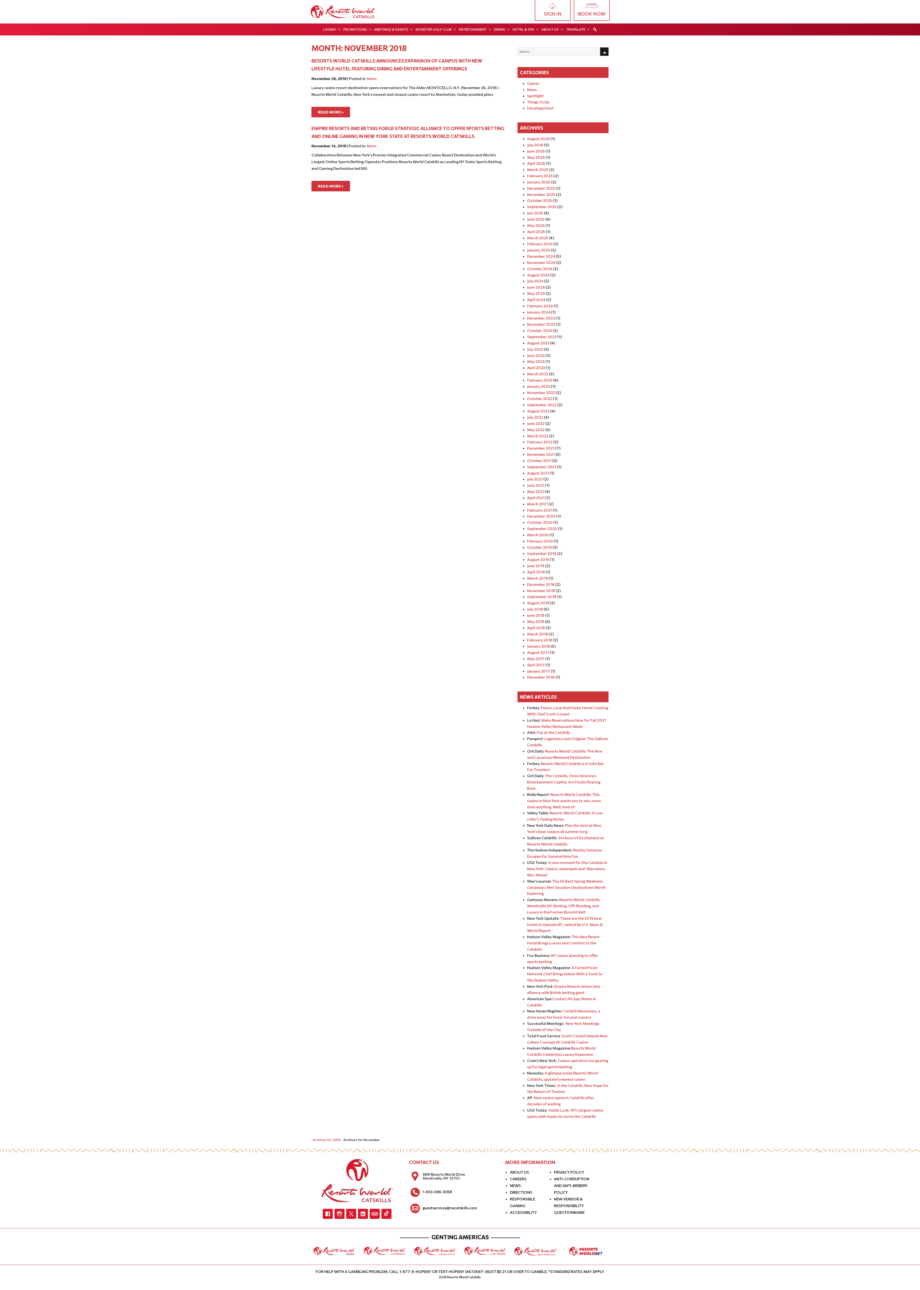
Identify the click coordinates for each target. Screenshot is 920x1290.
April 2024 (536, 299)
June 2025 (536, 219)
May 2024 (536, 293)
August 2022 (538, 411)
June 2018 (535, 615)
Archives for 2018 (326, 1140)
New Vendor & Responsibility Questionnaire (569, 1206)
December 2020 (541, 516)
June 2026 (536, 151)
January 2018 (538, 646)
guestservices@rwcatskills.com (450, 1208)
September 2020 (542, 528)
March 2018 (537, 634)
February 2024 (540, 305)
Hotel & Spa (523, 29)
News (372, 78)
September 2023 (542, 336)
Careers (518, 1178)
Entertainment (473, 29)
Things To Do (538, 102)
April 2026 (536, 163)
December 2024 (541, 256)
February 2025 (539, 243)
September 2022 (542, 404)
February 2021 (539, 510)
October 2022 (539, 398)
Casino (329, 29)
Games (533, 83)
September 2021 (541, 466)
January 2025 (538, 250)
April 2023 (536, 367)
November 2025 (541, 194)
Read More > (331, 112)
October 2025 (539, 200)
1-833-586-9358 (437, 1192)
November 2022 (541, 392)
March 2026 (537, 169)
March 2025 (537, 237)
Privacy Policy (569, 1172)
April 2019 (536, 572)
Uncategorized (540, 108)
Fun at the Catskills (553, 732)
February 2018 (539, 640)
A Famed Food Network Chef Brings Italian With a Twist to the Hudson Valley (565, 973)
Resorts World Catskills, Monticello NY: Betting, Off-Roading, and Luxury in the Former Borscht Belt (563, 905)
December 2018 (541, 584)
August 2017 (538, 652)
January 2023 (538, 386)
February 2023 (539, 380)
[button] (594, 29)
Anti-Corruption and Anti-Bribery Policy (571, 1185)
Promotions (355, 29)
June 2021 (535, 485)
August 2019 (538, 559)
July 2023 (535, 349)
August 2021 (538, 473)
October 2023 (539, 330)
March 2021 (537, 504)
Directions (521, 1192)
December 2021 (540, 448)
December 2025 (541, 188)
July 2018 (535, 609)
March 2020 (538, 534)
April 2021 (536, 497)
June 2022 (536, 423)
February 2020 (540, 541)
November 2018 (541, 590)
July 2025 (535, 213)
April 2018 (536, 627)
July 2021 (535, 479)
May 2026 (536, 157)
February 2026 (540, 175)
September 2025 (542, 206)
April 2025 (536, 231)
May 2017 (535, 658)
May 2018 (535, 621)
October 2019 (539, 547)
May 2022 (536, 429)
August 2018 (538, 602)
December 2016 (541, 677)
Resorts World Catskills (464, 1277)
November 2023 (541, 324)
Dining (499, 29)
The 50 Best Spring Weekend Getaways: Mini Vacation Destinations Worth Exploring (566, 887)
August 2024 (538, 275)
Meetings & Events (391, 29)
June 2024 (536, 287)
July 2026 (535, 145)
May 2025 (536, 225)
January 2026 (538, 182)
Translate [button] (575, 29)
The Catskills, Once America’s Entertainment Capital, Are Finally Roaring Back (563, 781)
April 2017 (536, 664)
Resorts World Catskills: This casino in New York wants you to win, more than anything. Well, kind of (564, 800)
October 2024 (539, 268)
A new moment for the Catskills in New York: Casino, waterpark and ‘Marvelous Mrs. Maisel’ (567, 868)
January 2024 (538, 312)
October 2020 (539, 522)
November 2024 (541, 262)
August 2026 (538, 138)
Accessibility (523, 1212)
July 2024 (535, 281)
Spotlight (535, 95)
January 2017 (538, 671)
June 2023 (536, 355)
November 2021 (541, 454)
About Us (550, 29)
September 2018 (541, 596)
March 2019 (537, 578)
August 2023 (538, 343)
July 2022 (535, 417)
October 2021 (539, 460)
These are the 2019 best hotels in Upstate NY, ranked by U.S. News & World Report (565, 924)
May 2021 (535, 491)
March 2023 (537, 373)
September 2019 (541, 553)
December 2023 (541, 318)
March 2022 (537, 436)
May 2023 (536, 361)
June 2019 (535, 565)
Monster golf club (433, 29)
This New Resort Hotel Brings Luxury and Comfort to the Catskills (563, 942)
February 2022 (539, 442)
